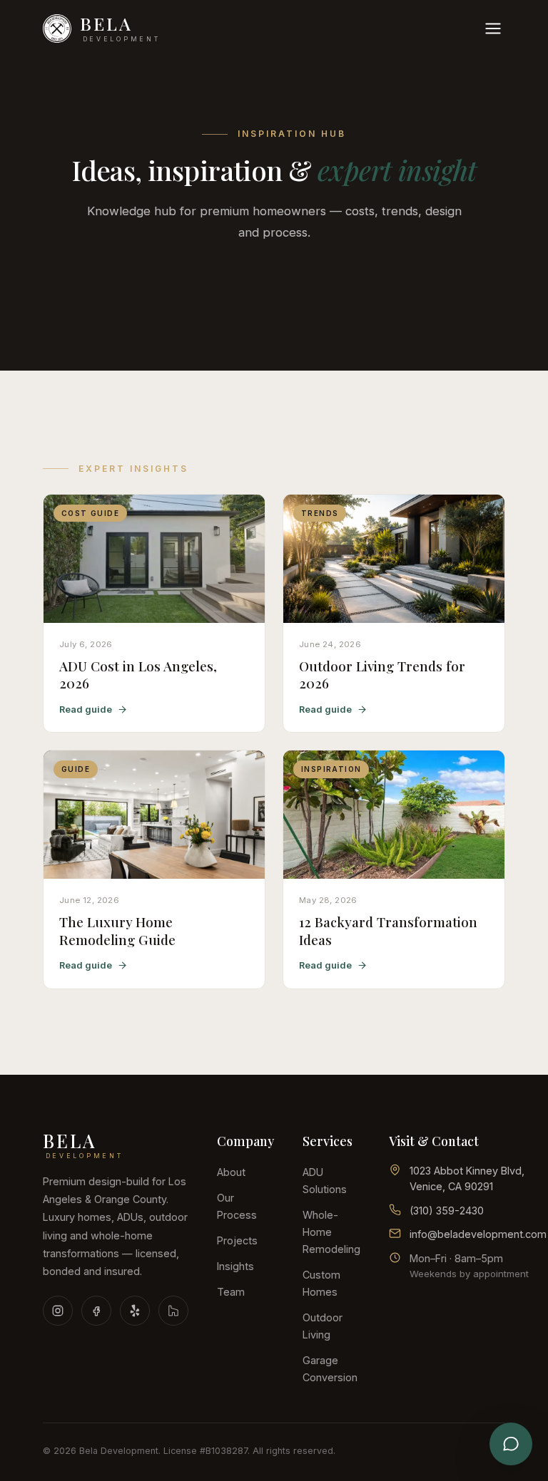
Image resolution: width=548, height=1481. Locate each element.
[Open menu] (493, 28)
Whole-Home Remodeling (331, 1232)
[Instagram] (58, 1311)
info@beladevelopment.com (478, 1234)
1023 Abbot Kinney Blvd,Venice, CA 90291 (467, 1178)
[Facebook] (96, 1311)
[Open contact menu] (510, 1444)
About (231, 1172)
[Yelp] (135, 1311)
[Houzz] (173, 1311)
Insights (235, 1266)
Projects (237, 1240)
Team (231, 1292)
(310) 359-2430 (447, 1210)
